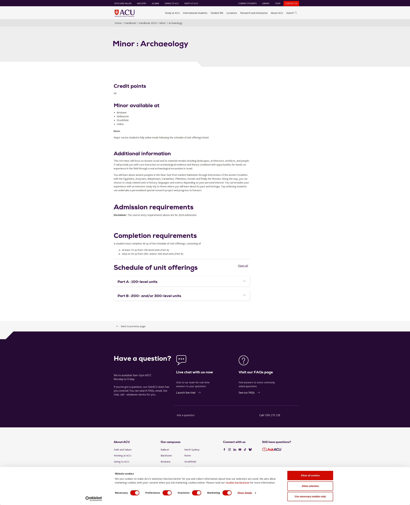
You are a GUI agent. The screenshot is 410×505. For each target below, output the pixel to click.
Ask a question (185, 415)
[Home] (124, 13)
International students (195, 12)
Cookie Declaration (238, 482)
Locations (231, 12)
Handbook (130, 23)
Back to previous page (133, 326)
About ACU (277, 12)
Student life (217, 12)
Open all (243, 265)
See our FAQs (247, 392)
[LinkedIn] (235, 450)
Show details (245, 493)
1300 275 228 (272, 415)
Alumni (155, 3)
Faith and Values (122, 3)
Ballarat (165, 449)
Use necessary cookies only (310, 496)
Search (290, 12)
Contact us (291, 3)
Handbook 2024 (147, 23)
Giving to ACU (172, 3)
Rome (187, 455)
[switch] (167, 492)
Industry (141, 3)
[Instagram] (229, 450)
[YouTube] (240, 450)
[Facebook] (224, 450)
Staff (277, 3)
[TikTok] (245, 450)
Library (266, 3)
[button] (181, 282)
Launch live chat (185, 392)
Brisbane (165, 461)
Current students (247, 3)
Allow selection (310, 486)
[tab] (182, 281)
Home (118, 23)
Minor (162, 23)
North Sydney (192, 449)
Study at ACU (172, 12)
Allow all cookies (310, 475)
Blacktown (166, 455)
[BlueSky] (250, 450)
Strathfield (190, 461)
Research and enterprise (254, 12)
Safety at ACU (191, 3)
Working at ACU (122, 455)
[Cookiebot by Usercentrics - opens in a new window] (94, 498)
